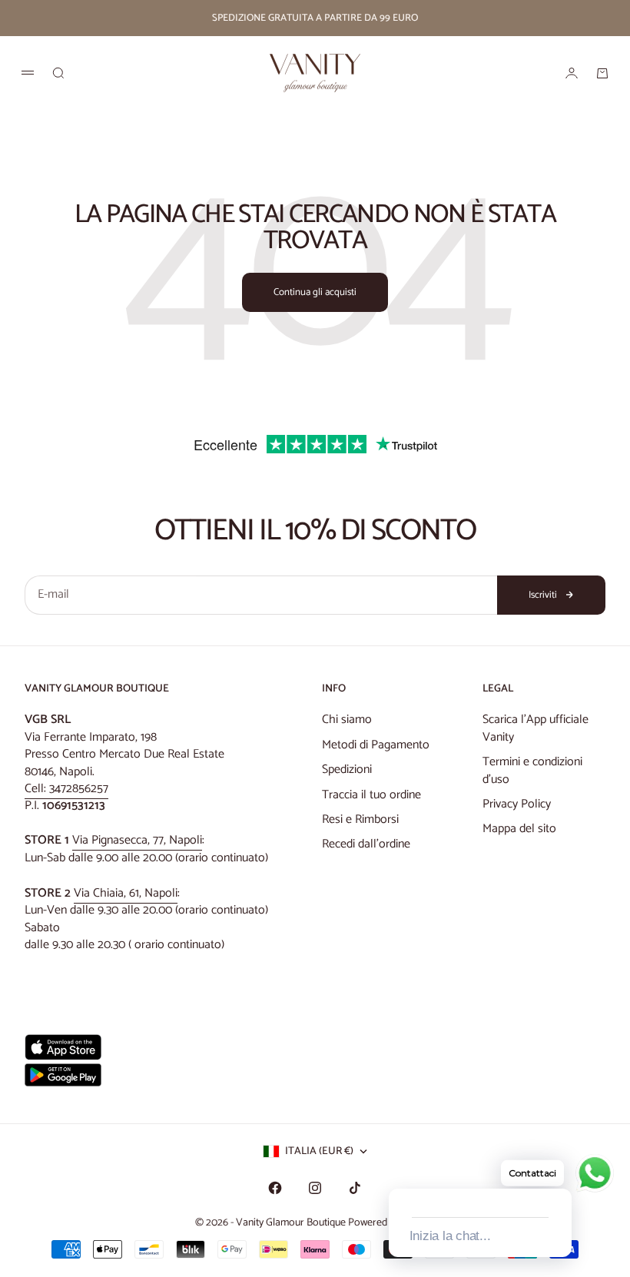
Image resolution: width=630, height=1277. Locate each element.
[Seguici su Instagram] (315, 1188)
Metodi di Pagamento (375, 745)
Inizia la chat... (450, 1236)
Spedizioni (347, 769)
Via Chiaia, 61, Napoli (125, 893)
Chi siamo (347, 719)
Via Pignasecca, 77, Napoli (137, 840)
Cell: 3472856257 (66, 788)
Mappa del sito (519, 828)
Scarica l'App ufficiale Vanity (535, 728)
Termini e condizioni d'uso (532, 770)
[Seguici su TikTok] (355, 1188)
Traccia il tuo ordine (371, 794)
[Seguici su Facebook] (275, 1188)
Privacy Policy (516, 804)
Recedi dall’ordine (366, 844)
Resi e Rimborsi (360, 819)
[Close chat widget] (558, 1171)
